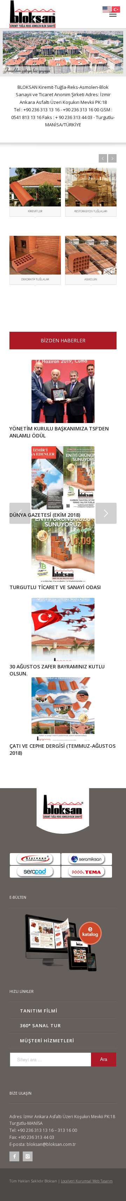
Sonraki (112, 158)
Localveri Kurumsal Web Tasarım (87, 1181)
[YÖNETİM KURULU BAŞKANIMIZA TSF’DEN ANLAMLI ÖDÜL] (63, 391)
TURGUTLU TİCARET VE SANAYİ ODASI (55, 587)
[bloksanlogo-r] (52, 14)
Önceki (103, 158)
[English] (107, 9)
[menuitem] (113, 14)
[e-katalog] (63, 943)
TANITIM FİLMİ (38, 1011)
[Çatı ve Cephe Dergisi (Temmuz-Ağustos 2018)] (63, 708)
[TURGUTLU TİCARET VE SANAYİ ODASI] (63, 550)
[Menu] (113, 14)
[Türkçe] (116, 9)
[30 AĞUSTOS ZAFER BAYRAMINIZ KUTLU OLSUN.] (63, 629)
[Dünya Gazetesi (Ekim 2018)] (63, 477)
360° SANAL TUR (40, 1025)
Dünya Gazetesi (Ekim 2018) (44, 515)
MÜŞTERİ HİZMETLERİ (47, 1040)
